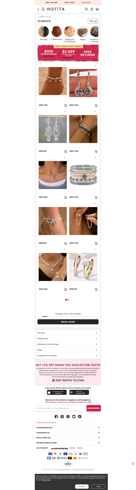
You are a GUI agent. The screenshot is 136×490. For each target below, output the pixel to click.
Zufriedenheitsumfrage (46, 422)
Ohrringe (41, 333)
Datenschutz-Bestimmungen (83, 469)
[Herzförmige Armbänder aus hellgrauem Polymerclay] (83, 174)
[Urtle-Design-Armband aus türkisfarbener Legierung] (83, 128)
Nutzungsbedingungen (62, 469)
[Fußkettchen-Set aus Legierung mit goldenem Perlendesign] (53, 82)
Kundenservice (43, 433)
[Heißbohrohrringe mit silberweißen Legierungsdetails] (53, 128)
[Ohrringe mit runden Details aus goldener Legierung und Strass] (83, 266)
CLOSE (98, 486)
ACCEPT (82, 486)
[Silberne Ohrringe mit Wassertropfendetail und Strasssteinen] (83, 82)
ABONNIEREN (94, 408)
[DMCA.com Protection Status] (68, 464)
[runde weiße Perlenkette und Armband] (53, 266)
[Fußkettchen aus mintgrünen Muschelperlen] (53, 220)
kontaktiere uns (43, 438)
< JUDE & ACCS (44, 17)
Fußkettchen (42, 338)
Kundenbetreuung (44, 428)
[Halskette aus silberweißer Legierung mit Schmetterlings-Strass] (53, 174)
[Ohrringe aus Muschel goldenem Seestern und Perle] (83, 220)
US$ (70, 448)
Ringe (39, 350)
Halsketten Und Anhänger (48, 344)
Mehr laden (68, 322)
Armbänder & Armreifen (47, 356)
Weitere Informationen (46, 443)
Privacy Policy (46, 480)
